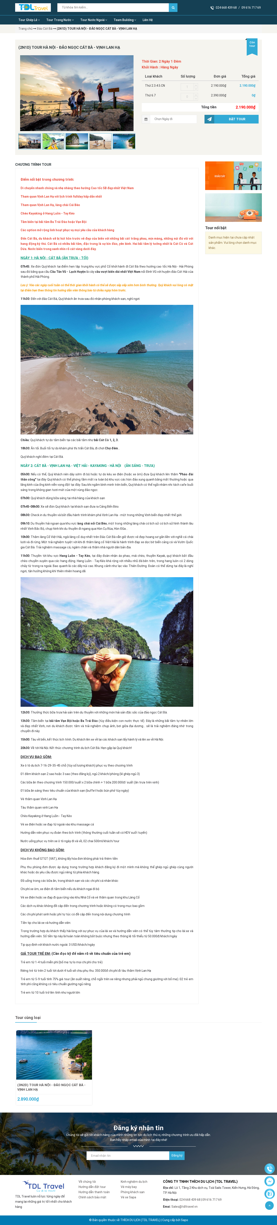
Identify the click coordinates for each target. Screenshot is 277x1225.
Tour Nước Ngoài (92, 20)
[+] (196, 85)
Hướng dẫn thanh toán (94, 1192)
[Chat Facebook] (269, 1181)
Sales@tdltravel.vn (184, 1206)
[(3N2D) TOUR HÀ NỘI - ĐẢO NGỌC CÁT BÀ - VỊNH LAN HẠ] (54, 1055)
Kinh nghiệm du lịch (134, 1181)
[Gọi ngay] (269, 1169)
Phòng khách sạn (133, 1192)
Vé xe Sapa (128, 1197)
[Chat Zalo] (269, 1194)
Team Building (124, 20)
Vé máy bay (129, 1187)
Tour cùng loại (27, 1017)
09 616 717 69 (251, 7)
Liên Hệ (148, 20)
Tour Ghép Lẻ (28, 20)
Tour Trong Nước (59, 20)
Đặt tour (237, 119)
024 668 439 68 (226, 7)
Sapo (184, 1220)
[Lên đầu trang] (269, 1205)
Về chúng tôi (87, 1181)
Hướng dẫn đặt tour (92, 1187)
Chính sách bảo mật (92, 1197)
